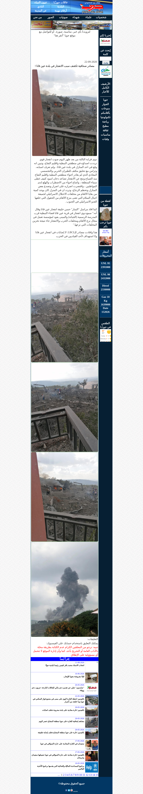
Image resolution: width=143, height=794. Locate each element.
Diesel (105, 285)
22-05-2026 (79, 696)
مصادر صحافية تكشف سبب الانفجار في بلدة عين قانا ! (64, 65)
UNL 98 (105, 274)
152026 (106, 311)
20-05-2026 (79, 707)
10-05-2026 (79, 763)
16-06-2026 (79, 674)
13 (90, 774)
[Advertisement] (64, 47)
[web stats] (75, 791)
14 (93, 774)
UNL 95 (105, 263)
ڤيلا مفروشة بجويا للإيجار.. (73, 676)
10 (80, 774)
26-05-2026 (79, 685)
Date (105, 308)
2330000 (105, 289)
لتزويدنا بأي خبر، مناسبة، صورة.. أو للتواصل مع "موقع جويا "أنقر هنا (64, 33)
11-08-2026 (79, 662)
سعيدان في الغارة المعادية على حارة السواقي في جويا (62, 744)
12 (87, 774)
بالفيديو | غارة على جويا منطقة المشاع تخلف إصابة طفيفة (61, 732)
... (59, 774)
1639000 (105, 304)
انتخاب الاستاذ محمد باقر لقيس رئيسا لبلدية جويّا (65, 665)
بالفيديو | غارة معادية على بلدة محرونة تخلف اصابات (63, 710)
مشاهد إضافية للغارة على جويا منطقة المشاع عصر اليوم (61, 721)
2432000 (105, 278)
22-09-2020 (90, 61)
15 (97, 774)
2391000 (105, 267)
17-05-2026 (79, 741)
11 (84, 774)
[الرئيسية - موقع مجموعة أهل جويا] (79, 12)
